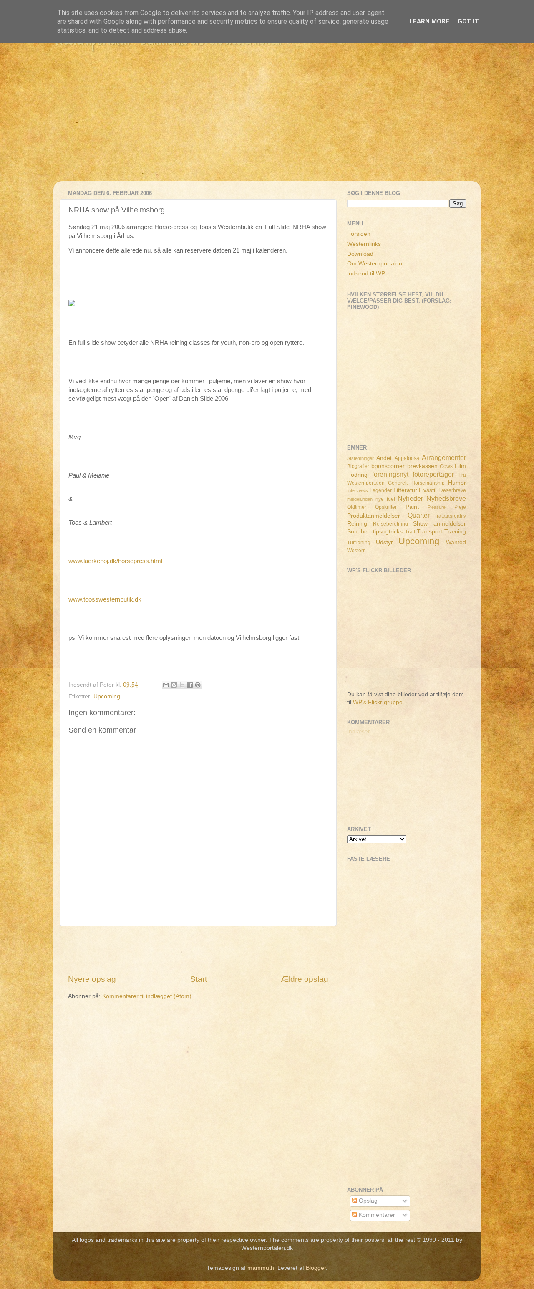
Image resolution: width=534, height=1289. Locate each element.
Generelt (398, 483)
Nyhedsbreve (446, 498)
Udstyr (384, 542)
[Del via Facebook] (190, 685)
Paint (412, 507)
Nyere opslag (92, 979)
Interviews (357, 490)
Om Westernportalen (374, 263)
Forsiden (358, 234)
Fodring (357, 475)
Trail (410, 532)
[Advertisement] (267, 122)
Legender (381, 490)
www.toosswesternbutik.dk (104, 599)
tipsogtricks (388, 531)
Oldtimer (356, 507)
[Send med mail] (166, 685)
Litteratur (405, 490)
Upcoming (106, 696)
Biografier (358, 466)
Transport (429, 531)
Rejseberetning (390, 524)
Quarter (419, 515)
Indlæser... (361, 731)
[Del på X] (182, 685)
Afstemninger (360, 458)
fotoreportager (433, 474)
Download (360, 254)
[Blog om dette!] (174, 685)
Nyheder (410, 498)
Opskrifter (386, 507)
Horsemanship (428, 483)
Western (356, 551)
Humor (457, 483)
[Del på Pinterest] (198, 685)
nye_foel (385, 499)
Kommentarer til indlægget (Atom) (146, 996)
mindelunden (360, 499)
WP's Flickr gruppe (378, 702)
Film (460, 466)
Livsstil (427, 490)
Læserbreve (452, 490)
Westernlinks (364, 244)
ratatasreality (451, 516)
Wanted (456, 542)
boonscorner (388, 466)
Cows (446, 466)
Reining (357, 524)
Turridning (358, 543)
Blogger (316, 1268)
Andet (384, 458)
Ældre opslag (304, 979)
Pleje (460, 507)
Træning (455, 531)
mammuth (260, 1268)
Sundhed (359, 531)
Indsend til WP (366, 273)
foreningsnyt (390, 474)
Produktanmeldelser (373, 516)
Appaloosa (407, 458)
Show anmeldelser (439, 524)
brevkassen (422, 466)
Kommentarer (376, 1215)
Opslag (367, 1201)
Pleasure (437, 507)
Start (198, 979)
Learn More (429, 21)
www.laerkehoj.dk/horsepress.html (115, 561)
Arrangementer (444, 457)
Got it (468, 21)
